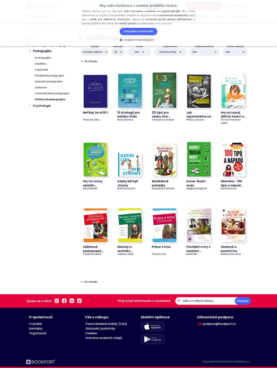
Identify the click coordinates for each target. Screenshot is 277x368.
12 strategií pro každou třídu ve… (128, 117)
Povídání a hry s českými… (198, 249)
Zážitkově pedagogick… (93, 249)
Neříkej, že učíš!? (95, 113)
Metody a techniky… (124, 249)
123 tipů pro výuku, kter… (161, 114)
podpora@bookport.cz (219, 324)
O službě (35, 324)
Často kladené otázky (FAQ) (106, 324)
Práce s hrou (161, 247)
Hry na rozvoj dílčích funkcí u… (233, 114)
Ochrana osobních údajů (103, 338)
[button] (138, 40)
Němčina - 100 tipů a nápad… (232, 183)
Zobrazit (118, 46)
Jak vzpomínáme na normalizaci (198, 117)
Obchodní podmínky (100, 329)
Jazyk (139, 46)
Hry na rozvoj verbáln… (92, 183)
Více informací (164, 23)
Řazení (95, 46)
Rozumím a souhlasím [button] (138, 31)
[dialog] (138, 23)
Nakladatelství (204, 46)
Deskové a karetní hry (229, 249)
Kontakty (36, 329)
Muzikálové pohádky (160, 183)
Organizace (37, 333)
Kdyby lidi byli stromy (127, 183)
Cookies (91, 333)
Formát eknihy (235, 46)
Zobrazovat (170, 46)
